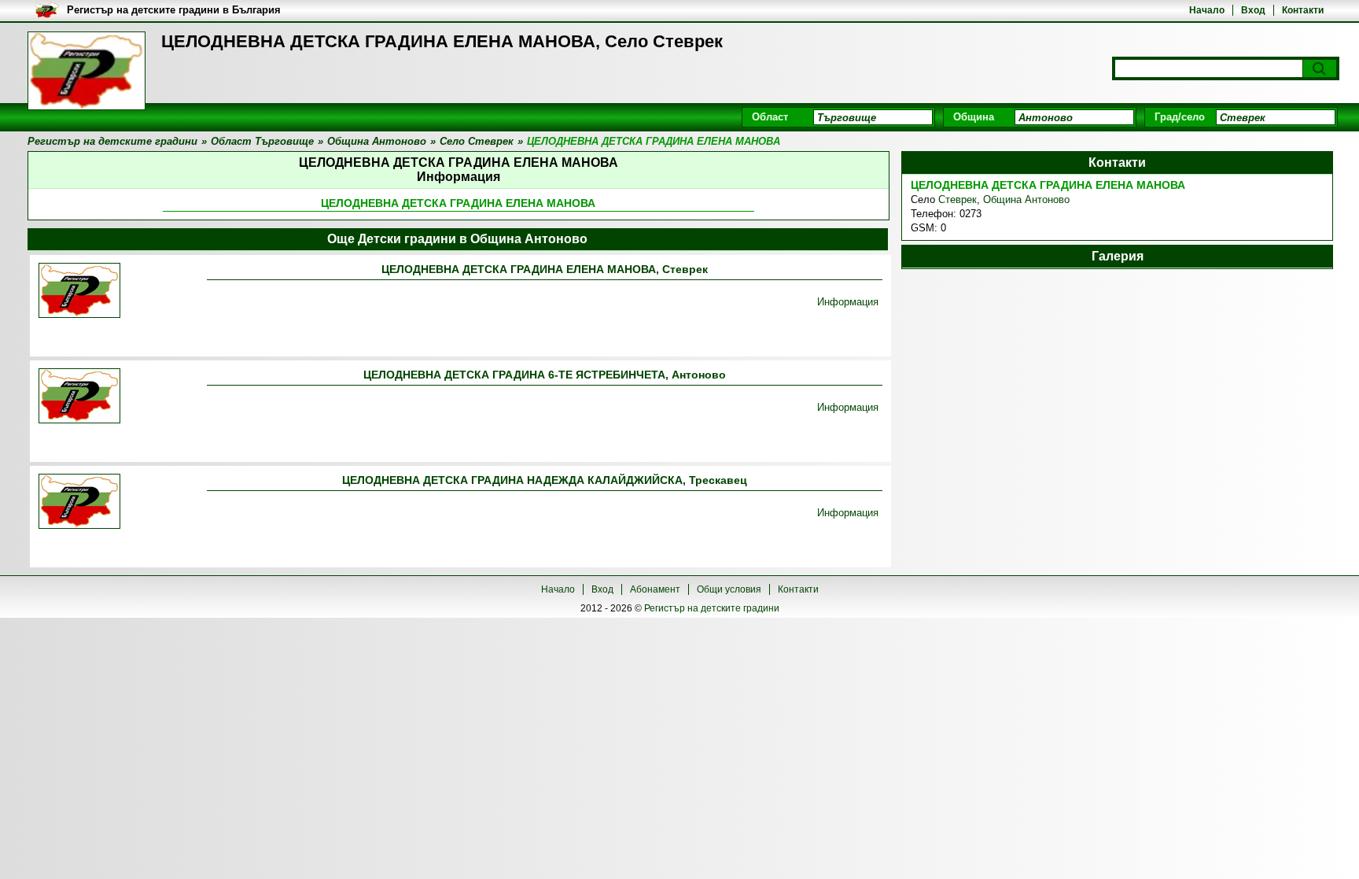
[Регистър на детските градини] (86, 70)
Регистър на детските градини (711, 608)
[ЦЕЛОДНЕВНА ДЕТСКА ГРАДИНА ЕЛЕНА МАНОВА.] (79, 291)
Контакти (1303, 10)
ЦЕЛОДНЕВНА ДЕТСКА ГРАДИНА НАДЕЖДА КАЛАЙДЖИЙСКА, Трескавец (544, 480)
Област (770, 117)
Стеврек (957, 199)
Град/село (1180, 117)
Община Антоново (1026, 199)
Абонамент (655, 589)
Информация (847, 302)
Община (973, 117)
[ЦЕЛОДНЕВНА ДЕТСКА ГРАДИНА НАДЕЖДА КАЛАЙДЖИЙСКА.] (79, 502)
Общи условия (729, 589)
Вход (1253, 10)
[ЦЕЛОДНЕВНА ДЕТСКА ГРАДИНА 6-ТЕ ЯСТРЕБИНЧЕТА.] (79, 397)
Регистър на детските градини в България (174, 10)
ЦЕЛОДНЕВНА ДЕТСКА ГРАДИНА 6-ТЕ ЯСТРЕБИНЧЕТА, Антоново (544, 374)
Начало (1207, 10)
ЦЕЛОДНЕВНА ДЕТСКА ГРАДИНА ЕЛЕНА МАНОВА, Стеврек (544, 269)
